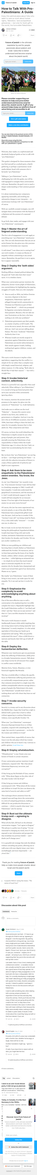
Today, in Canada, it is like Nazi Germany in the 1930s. (14, 1101)
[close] (31, 1108)
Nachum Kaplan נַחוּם (12, 1092)
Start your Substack (13, 1166)
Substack (9, 1171)
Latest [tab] (9, 1078)
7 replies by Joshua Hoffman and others (20, 1025)
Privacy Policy (21, 1155)
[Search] (33, 1078)
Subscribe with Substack (20, 1147)
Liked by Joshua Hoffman (14, 931)
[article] (18, 1089)
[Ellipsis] (34, 929)
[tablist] (10, 911)
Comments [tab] (6, 911)
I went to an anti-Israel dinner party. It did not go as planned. (14, 1085)
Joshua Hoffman (11, 29)
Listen (33, 30)
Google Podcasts (24, 136)
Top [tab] (4, 1078)
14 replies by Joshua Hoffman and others (20, 1060)
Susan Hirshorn (11, 929)
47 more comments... (8, 1068)
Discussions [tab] (16, 1078)
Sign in (33, 3)
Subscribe (26, 3)
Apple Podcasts (13, 136)
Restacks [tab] (14, 911)
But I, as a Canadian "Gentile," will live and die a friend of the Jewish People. (14, 1106)
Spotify (4, 137)
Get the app (28, 1166)
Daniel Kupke (10, 1031)
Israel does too (18, 745)
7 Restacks (24, 891)
